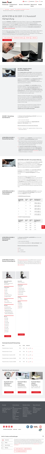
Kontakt (40, 4)
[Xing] (6, 427)
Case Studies (35, 411)
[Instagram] (11, 427)
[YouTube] (9, 427)
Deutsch (25, 1)
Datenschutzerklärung (7, 429)
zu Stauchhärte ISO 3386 (37, 392)
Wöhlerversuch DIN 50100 (27, 413)
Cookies (19, 429)
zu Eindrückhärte (22, 392)
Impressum (15, 429)
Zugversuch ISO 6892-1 (27, 412)
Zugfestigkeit (25, 415)
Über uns (14, 415)
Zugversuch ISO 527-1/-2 (27, 411)
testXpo (34, 407)
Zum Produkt (22, 334)
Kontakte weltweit (16, 416)
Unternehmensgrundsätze (17, 408)
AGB (13, 407)
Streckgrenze (25, 416)
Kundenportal (32, 1)
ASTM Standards (26, 408)
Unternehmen (27, 4)
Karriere (14, 417)
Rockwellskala (35, 150)
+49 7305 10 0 (4, 412)
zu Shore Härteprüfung (10, 392)
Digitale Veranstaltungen (37, 408)
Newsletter (35, 412)
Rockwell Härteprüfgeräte (23, 259)
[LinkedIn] (4, 427)
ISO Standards (25, 407)
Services (21, 4)
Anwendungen (5, 4)
